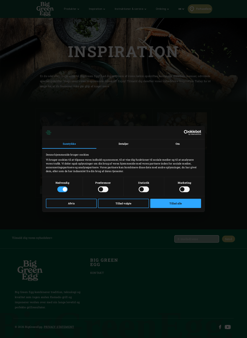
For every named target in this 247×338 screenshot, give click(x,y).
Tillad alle (175, 203)
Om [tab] (178, 143)
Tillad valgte (123, 203)
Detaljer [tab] (123, 143)
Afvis (71, 203)
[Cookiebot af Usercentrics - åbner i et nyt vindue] (185, 132)
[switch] (103, 189)
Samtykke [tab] (69, 143)
